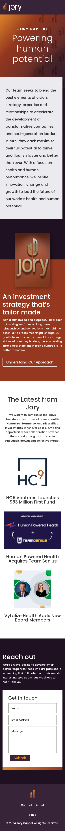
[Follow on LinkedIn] (32, 815)
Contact (26, 805)
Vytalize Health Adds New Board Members (32, 618)
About (40, 805)
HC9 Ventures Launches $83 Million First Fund (32, 500)
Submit (20, 757)
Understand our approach (29, 362)
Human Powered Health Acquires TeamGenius (32, 559)
